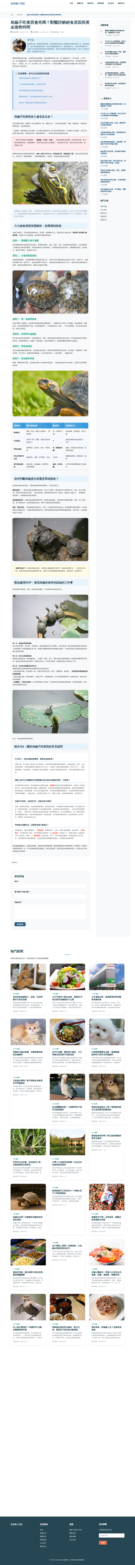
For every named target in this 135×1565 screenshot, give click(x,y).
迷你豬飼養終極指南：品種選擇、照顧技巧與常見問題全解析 (115, 74)
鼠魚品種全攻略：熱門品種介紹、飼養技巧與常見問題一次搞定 (113, 162)
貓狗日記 (121, 3)
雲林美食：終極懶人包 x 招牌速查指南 (106, 1328)
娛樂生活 (80, 3)
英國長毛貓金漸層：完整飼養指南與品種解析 (28, 1053)
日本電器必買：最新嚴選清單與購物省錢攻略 (106, 998)
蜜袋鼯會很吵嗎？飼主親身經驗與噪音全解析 (106, 1136)
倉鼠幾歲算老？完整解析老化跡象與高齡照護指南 (106, 1495)
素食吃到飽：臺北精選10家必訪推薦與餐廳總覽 (28, 1273)
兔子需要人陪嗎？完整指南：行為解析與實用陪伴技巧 (67, 1247)
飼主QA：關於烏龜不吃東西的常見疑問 (33, 103)
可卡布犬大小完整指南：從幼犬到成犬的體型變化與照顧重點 (115, 42)
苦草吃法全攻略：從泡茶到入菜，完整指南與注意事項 (28, 1163)
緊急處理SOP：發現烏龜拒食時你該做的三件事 (35, 96)
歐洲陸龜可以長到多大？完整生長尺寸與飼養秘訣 (67, 1191)
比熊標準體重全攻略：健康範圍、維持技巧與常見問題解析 (106, 1053)
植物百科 (90, 3)
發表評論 (20, 924)
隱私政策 (72, 1533)
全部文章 (72, 1540)
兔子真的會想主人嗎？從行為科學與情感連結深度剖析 (106, 1440)
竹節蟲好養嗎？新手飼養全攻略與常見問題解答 (28, 1081)
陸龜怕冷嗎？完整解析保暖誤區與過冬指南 (28, 1218)
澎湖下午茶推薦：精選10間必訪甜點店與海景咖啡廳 (28, 1385)
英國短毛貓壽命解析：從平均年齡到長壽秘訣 (28, 1495)
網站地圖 (72, 1536)
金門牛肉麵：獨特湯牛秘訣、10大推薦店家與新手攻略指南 (67, 1053)
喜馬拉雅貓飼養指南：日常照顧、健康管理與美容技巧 (106, 1359)
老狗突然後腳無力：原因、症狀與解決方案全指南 (28, 998)
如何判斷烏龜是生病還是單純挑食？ (31, 90)
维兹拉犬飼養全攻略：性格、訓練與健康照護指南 (113, 171)
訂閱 (102, 1543)
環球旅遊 (101, 3)
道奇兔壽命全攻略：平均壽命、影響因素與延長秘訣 (113, 190)
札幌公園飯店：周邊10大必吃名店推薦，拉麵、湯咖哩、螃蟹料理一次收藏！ (106, 1275)
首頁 (71, 3)
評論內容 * (18, 902)
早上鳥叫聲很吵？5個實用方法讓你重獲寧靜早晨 (27, 1328)
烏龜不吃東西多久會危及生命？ (30, 78)
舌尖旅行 (111, 3)
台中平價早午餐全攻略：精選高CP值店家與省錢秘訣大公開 (67, 998)
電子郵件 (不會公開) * (22, 892)
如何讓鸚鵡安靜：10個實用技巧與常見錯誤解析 (67, 1108)
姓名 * (17, 881)
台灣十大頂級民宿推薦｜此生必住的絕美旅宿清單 (67, 1163)
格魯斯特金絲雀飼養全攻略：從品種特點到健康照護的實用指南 (28, 1440)
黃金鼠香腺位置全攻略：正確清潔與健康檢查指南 (113, 181)
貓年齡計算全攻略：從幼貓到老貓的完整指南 (115, 84)
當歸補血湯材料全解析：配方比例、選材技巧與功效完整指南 (66, 1328)
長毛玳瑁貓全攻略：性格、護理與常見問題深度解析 (115, 53)
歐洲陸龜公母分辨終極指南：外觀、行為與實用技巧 (66, 1440)
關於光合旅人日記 (75, 1530)
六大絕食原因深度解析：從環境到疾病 (32, 84)
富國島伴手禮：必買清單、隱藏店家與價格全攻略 (106, 1218)
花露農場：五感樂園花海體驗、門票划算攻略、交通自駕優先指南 (67, 1495)
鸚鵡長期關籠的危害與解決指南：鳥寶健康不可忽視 (114, 31)
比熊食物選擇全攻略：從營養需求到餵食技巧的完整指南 (115, 63)
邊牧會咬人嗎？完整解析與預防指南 (67, 1359)
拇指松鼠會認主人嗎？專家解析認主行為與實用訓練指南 (106, 1108)
